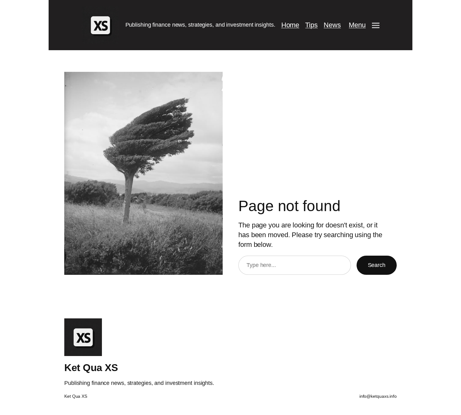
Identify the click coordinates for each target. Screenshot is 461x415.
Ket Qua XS (91, 367)
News (332, 25)
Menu (357, 25)
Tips (311, 25)
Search (376, 265)
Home (290, 25)
